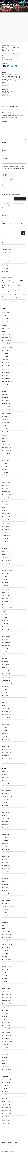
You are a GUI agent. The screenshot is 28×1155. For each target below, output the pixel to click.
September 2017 (7, 645)
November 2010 (6, 900)
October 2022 (6, 454)
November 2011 (6, 862)
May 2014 (5, 771)
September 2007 (7, 966)
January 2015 (6, 746)
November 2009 (6, 938)
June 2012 (5, 840)
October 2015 (6, 718)
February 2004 (6, 1101)
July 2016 (4, 689)
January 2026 (6, 334)
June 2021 (5, 504)
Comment (5, 121)
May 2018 (5, 620)
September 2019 (7, 570)
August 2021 (5, 498)
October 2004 (6, 1076)
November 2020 (6, 526)
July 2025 (5, 353)
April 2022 (5, 473)
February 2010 (6, 928)
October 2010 (6, 903)
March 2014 (5, 777)
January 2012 (5, 856)
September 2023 (7, 419)
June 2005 (5, 1051)
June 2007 (5, 975)
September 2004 (7, 1079)
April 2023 (5, 435)
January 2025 (6, 369)
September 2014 (7, 758)
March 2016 (5, 702)
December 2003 (6, 1107)
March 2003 (5, 1117)
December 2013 (6, 787)
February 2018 (6, 630)
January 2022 (6, 482)
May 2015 (5, 733)
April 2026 (5, 325)
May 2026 (5, 322)
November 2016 (6, 677)
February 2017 (6, 667)
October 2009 (6, 941)
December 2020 (6, 523)
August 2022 (5, 460)
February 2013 (6, 815)
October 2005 (6, 1038)
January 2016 (6, 708)
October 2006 (6, 1000)
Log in (4, 243)
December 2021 (6, 485)
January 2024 (6, 407)
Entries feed (5, 246)
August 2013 (5, 799)
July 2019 (4, 576)
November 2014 (6, 752)
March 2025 (5, 363)
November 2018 (6, 601)
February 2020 (6, 554)
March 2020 (5, 551)
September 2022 (7, 457)
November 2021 (6, 488)
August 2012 (5, 834)
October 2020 (6, 529)
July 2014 (4, 765)
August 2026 (6, 312)
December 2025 (6, 337)
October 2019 (6, 567)
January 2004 (6, 1104)
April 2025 (5, 359)
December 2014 (6, 749)
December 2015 (6, 711)
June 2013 (5, 802)
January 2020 (6, 557)
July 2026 (5, 315)
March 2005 (5, 1060)
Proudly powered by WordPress (10, 1151)
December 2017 (6, 636)
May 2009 (5, 956)
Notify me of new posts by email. (11, 194)
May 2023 (5, 432)
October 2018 (6, 604)
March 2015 (5, 740)
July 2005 (5, 1048)
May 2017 (5, 658)
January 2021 (5, 520)
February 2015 (6, 743)
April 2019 (5, 586)
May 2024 (5, 394)
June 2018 (5, 617)
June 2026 (5, 319)
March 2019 (5, 589)
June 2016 (5, 692)
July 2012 (4, 837)
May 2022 (5, 469)
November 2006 (6, 997)
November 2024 (6, 375)
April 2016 (5, 699)
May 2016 (5, 696)
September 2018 (7, 608)
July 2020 (5, 538)
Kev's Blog (8, 104)
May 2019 (5, 582)
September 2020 (7, 532)
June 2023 (5, 428)
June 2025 (5, 356)
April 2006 (5, 1019)
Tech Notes (5, 268)
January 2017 (5, 670)
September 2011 (6, 868)
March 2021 (5, 513)
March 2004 (5, 1098)
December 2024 (6, 372)
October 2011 (6, 865)
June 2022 (5, 466)
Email (4, 150)
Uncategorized (6, 271)
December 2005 (6, 1032)
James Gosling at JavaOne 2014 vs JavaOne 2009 (18, 76)
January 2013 (6, 818)
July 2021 (4, 501)
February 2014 (6, 780)
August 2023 (6, 422)
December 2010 (6, 897)
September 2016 (7, 683)
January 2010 (6, 931)
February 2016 (6, 705)
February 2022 (6, 479)
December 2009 (6, 934)
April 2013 (5, 809)
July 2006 (5, 1010)
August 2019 (5, 573)
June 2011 (5, 878)
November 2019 (6, 564)
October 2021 (6, 491)
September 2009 (7, 944)
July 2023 (5, 425)
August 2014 (5, 762)
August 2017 (5, 649)
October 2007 (6, 963)
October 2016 (6, 680)
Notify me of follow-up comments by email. (12, 188)
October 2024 (6, 378)
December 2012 (6, 821)
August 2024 (6, 385)
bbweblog (8, 106)
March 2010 (5, 925)
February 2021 (6, 516)
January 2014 (6, 784)
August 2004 (6, 1082)
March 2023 (5, 438)
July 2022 (5, 463)
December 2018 (6, 598)
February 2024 (6, 403)
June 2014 (5, 768)
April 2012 (5, 846)
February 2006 (6, 1026)
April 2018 (5, 623)
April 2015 (5, 736)
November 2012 (6, 824)
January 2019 (6, 595)
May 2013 (5, 806)
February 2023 (6, 441)
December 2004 (6, 1070)
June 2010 (5, 916)
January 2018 (6, 633)
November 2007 (6, 960)
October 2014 (6, 755)
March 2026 (5, 328)
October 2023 (6, 416)
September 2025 (7, 347)
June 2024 (5, 391)
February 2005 (6, 1063)
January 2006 (6, 1029)
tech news (15, 106)
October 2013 (6, 793)
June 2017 (5, 655)
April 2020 (5, 548)
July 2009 (5, 950)
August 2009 (6, 947)
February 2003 (6, 1120)
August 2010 (5, 909)
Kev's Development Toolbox (10, 4)
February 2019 (6, 592)
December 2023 (6, 410)
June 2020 (5, 542)
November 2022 (6, 450)
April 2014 (5, 774)
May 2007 (5, 978)
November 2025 (6, 341)
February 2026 (6, 331)
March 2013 (5, 812)
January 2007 (6, 991)
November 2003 (6, 1110)
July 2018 (4, 614)
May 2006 (5, 1016)
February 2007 (6, 988)
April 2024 (5, 397)
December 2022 (6, 447)
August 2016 (5, 686)
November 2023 (6, 413)
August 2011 (5, 872)
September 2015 (7, 721)
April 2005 (5, 1057)
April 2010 (5, 922)
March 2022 (5, 476)
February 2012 (6, 853)
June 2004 (5, 1088)
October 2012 (6, 828)
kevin (14, 45)
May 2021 (5, 507)
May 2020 (5, 545)
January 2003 (6, 1123)
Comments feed (6, 249)
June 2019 (5, 579)
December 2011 (6, 859)
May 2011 (4, 881)
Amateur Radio (6, 262)
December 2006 (6, 994)
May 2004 (5, 1092)
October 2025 (6, 344)
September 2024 (7, 381)
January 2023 (6, 444)
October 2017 (6, 642)
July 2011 (4, 875)
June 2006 (5, 1013)
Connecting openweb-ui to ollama (11, 291)
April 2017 (5, 661)
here (10, 59)
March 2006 (5, 1022)
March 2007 (5, 985)
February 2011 (6, 890)
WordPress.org (6, 252)
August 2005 (6, 1044)
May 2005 (5, 1054)
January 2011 (5, 894)
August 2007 (6, 969)
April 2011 (5, 884)
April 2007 (5, 982)
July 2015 (4, 727)
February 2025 (6, 366)
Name (4, 142)
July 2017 (4, 652)
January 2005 (6, 1066)
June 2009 (5, 953)
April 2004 (5, 1095)
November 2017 (6, 639)
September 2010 (7, 906)
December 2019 (6, 561)
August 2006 (6, 1007)
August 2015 (5, 724)
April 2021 (5, 510)
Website (4, 158)
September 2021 (7, 495)
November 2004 (6, 1073)
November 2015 (6, 714)
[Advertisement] (14, 27)
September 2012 (7, 831)
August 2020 (6, 535)
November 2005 (6, 1035)
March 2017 (5, 664)
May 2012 (5, 843)
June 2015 (5, 730)
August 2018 (5, 611)
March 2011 (5, 887)
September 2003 (7, 1114)
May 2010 (5, 919)
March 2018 (5, 626)
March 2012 (5, 850)
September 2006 (7, 1004)
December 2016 (6, 674)
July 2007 (5, 972)
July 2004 (5, 1085)
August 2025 (6, 350)
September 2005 (7, 1041)
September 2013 (7, 796)
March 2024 (5, 400)
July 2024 (5, 388)
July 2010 (4, 912)
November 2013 (6, 790)
